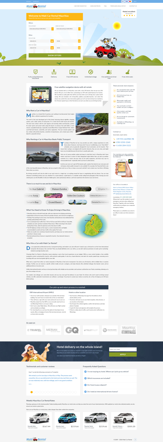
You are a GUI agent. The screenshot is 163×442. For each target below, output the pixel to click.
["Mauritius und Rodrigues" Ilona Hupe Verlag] (129, 330)
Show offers (54, 55)
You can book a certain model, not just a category (125, 106)
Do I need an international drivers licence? (102, 392)
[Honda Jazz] (67, 418)
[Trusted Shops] (110, 330)
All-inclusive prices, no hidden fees (124, 95)
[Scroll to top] (135, 439)
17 (75, 392)
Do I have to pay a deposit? (97, 385)
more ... (30, 384)
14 (67, 392)
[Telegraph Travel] (34, 330)
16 (73, 392)
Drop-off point (60, 26)
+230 (127, 197)
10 (56, 392)
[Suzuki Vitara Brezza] (124, 418)
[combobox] (123, 349)
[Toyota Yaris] (95, 418)
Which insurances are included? (98, 378)
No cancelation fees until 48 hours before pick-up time (126, 90)
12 (62, 392)
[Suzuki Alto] (39, 418)
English (28, 1)
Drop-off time (32, 44)
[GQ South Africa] (72, 330)
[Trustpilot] (91, 330)
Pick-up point (32, 26)
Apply (123, 354)
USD (135, 1)
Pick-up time (32, 38)
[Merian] (53, 330)
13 (64, 392)
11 (59, 392)
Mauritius (35, 1)
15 (70, 392)
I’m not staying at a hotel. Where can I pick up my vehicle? (108, 371)
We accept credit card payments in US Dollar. (124, 101)
